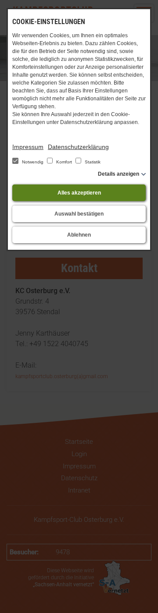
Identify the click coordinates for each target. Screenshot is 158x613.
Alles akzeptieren (79, 193)
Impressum (27, 146)
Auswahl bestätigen (79, 214)
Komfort (64, 161)
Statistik (92, 161)
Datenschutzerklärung (78, 146)
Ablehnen (79, 235)
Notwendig (33, 161)
